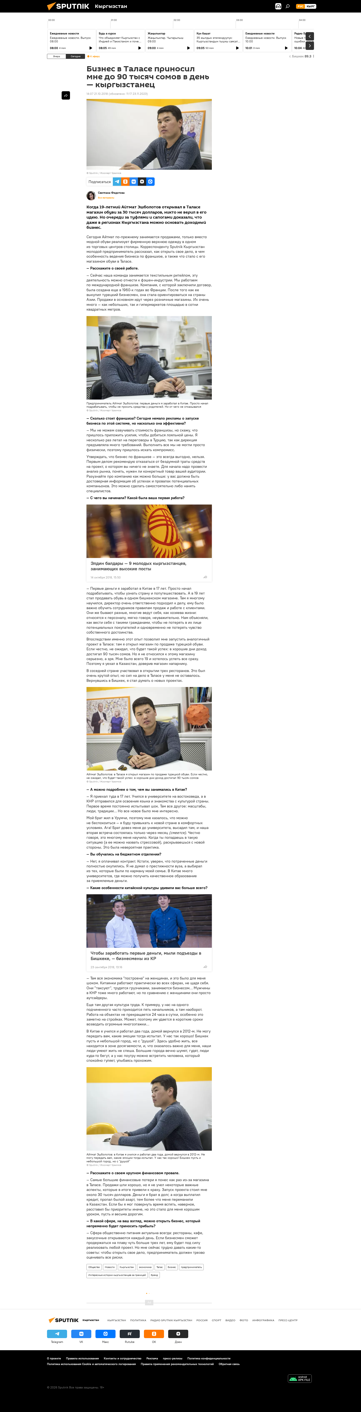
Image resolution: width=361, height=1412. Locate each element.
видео (230, 1320)
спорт (216, 1320)
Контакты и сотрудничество (122, 1358)
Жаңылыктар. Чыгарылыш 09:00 (165, 39)
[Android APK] (300, 1379)
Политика (138, 1320)
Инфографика (263, 1320)
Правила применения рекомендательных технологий (177, 1364)
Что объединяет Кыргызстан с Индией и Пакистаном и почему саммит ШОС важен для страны (120, 41)
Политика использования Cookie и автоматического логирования (91, 1364)
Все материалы (106, 197)
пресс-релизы (172, 1358)
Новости (110, 1267)
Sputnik (93, 173)
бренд (154, 1275)
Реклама (152, 1358)
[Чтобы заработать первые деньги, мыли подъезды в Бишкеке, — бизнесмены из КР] (149, 921)
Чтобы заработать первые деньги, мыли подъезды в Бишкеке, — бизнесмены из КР (146, 955)
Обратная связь (229, 1364)
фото (244, 1320)
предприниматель (191, 1267)
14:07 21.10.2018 (97, 94)
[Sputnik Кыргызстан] (70, 11)
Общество (94, 1267)
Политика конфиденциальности (208, 1358)
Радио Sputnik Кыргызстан (171, 1320)
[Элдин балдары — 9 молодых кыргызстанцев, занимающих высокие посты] (149, 531)
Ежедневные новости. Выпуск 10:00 (265, 39)
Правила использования (82, 1358)
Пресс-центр (287, 1320)
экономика (145, 1267)
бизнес (172, 1267)
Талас (159, 1267)
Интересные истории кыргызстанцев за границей (117, 1275)
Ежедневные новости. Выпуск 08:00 (70, 39)
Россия (202, 1320)
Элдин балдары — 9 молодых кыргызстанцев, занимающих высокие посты (139, 565)
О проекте (54, 1358)
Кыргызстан (127, 1267)
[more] (205, 577)
